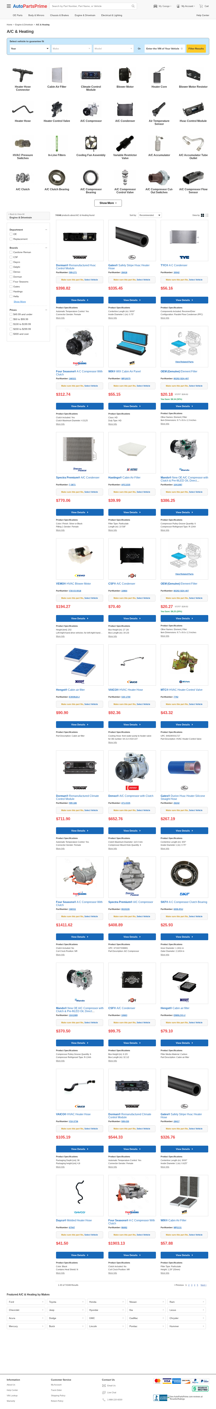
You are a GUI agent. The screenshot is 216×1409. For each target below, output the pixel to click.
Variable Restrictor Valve (125, 157)
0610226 (125, 909)
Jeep (51, 1310)
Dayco (16, 262)
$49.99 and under (22, 314)
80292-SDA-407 (181, 378)
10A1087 (178, 485)
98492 (124, 1227)
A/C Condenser (125, 120)
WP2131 (178, 1227)
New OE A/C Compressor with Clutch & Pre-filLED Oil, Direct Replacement (184, 480)
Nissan (133, 1302)
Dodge (52, 1318)
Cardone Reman (22, 252)
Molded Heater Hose (74, 1220)
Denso (16, 271)
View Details (78, 300)
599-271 (73, 272)
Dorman (17, 276)
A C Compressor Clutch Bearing (184, 902)
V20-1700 (125, 697)
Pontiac (133, 1326)
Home (9, 25)
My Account (56, 1385)
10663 (124, 1015)
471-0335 (125, 803)
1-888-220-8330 (114, 1400)
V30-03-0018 (75, 591)
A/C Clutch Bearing (57, 189)
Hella (16, 296)
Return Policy (57, 1401)
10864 (124, 591)
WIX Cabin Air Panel (124, 371)
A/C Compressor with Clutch (130, 795)
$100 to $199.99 (22, 324)
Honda (92, 1302)
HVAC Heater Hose (125, 689)
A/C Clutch (23, 189)
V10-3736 (73, 1121)
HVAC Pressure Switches (23, 157)
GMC (92, 1318)
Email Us (111, 1385)
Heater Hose (23, 120)
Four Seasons (20, 281)
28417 (177, 1121)
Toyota (52, 1302)
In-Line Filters (57, 155)
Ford (11, 1302)
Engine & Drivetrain (24, 25)
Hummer (174, 1326)
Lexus (173, 1310)
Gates (16, 286)
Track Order (56, 1390)
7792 (176, 697)
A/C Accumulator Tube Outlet (193, 157)
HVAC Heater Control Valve (181, 689)
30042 (177, 272)
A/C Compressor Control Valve (125, 191)
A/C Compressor (91, 120)
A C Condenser (174, 265)
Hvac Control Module (193, 120)
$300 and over (21, 334)
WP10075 (125, 378)
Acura (12, 1318)
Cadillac (133, 1318)
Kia (131, 1310)
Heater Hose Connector (23, 88)
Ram (172, 1302)
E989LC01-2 (179, 1015)
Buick (52, 1326)
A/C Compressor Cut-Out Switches (159, 191)
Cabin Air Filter (56, 86)
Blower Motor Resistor (193, 86)
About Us (11, 1385)
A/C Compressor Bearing (91, 191)
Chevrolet (14, 1310)
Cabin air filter (70, 689)
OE (15, 234)
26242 (177, 803)
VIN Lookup (12, 1395)
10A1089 (73, 1015)
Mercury (13, 1326)
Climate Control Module (91, 88)
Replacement (20, 239)
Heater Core (159, 86)
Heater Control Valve (57, 120)
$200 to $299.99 (22, 329)
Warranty (11, 1401)
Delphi (16, 267)
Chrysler (174, 1318)
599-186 (73, 803)
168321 (72, 378)
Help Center (12, 1390)
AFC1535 (125, 485)
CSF (15, 257)
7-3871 (72, 485)
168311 (72, 909)
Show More (107, 203)
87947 (72, 1227)
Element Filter (179, 371)
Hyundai (93, 1310)
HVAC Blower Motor (73, 583)
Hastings (18, 291)
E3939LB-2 (74, 697)
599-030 (125, 1121)
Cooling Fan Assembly (90, 155)
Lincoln (93, 1326)
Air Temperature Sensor (159, 122)
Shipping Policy (58, 1395)
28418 (124, 272)
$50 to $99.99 (20, 319)
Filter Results (196, 48)
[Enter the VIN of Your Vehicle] (165, 49)
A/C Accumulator (159, 155)
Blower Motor (125, 86)
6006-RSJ (178, 909)
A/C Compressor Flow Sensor (193, 191)
